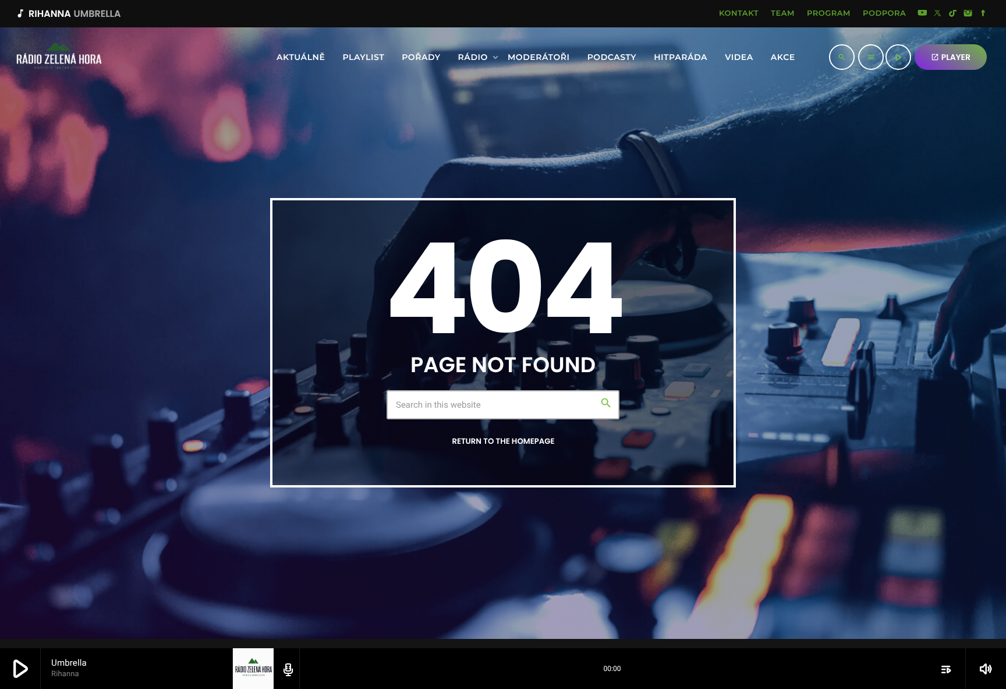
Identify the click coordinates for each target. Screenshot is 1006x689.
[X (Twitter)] (938, 14)
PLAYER (950, 57)
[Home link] (27, 57)
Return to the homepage (503, 441)
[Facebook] (983, 14)
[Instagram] (968, 14)
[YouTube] (922, 14)
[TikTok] (953, 14)
